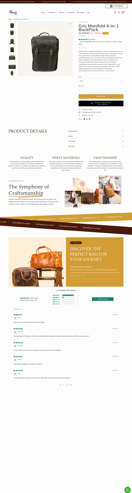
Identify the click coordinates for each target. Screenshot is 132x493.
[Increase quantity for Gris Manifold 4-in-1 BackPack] (86, 89)
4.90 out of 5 (34, 298)
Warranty (71, 146)
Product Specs (72, 131)
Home (10, 19)
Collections (51, 12)
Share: (80, 119)
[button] (83, 39)
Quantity (81, 86)
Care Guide (71, 141)
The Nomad (70, 12)
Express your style (77, 276)
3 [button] (66, 385)
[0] (121, 12)
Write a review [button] (103, 299)
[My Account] (118, 12)
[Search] (115, 12)
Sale (88, 12)
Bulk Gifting (80, 12)
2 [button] (63, 385)
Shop (42, 12)
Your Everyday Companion (81, 267)
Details (70, 136)
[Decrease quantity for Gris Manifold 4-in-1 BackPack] (80, 89)
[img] (18, 315)
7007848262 (118, 6)
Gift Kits (61, 12)
